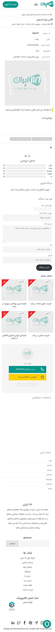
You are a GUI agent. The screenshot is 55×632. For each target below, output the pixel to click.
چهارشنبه (49, 479)
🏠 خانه (49, 14)
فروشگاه (27, 571)
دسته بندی (46, 57)
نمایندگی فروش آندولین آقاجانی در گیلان (14, 337)
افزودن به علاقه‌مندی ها (27, 377)
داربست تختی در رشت (41, 335)
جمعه (50, 488)
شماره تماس (45, 45)
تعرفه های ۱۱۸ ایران (27, 558)
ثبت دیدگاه (44, 267)
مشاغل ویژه (27, 567)
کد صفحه (46, 33)
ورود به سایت (27, 589)
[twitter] (18, 623)
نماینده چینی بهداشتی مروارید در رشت (14, 305)
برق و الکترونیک (33, 57)
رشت (37, 39)
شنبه (50, 460)
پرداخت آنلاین (27, 562)
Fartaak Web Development (40, 628)
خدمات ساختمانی (40, 14)
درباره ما (27, 576)
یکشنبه (49, 465)
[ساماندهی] (27, 602)
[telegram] (36, 623)
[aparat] (30, 623)
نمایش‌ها (47, 51)
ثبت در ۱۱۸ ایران (10, 4)
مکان (48, 39)
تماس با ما (27, 580)
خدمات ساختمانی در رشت (20, 139)
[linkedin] (12, 623)
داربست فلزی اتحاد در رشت (41, 303)
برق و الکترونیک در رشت (42, 139)
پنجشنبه (49, 484)
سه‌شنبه (49, 474)
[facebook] (24, 623)
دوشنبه (49, 470)
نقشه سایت (27, 585)
